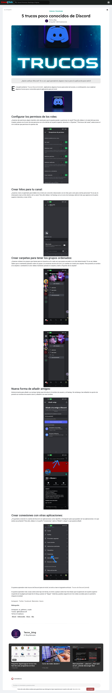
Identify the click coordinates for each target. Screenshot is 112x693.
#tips (32, 616)
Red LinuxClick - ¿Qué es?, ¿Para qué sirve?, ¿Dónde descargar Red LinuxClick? (86, 666)
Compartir (9, 9)
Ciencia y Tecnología (56, 11)
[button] (32, 2)
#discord (14, 616)
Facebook (27, 601)
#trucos (28, 616)
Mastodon (35, 601)
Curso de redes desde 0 (50, 664)
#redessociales (21, 616)
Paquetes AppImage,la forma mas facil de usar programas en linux (23, 665)
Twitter (21, 601)
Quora (41, 601)
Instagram (14, 601)
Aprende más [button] (76, 689)
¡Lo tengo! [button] (90, 689)
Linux (14, 659)
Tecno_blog (52, 20)
